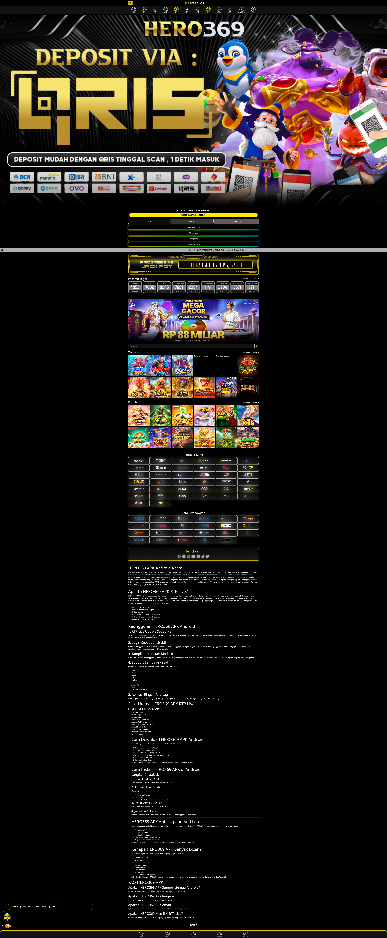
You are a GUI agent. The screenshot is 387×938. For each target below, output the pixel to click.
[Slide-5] (197, 206)
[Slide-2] (186, 206)
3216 (208, 287)
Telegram (193, 239)
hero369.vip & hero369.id (193, 215)
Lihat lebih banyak (250, 279)
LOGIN (149, 221)
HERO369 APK (170, 744)
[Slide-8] (208, 206)
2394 (135, 287)
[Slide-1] (182, 206)
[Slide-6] (200, 206)
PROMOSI (236, 221)
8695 (222, 287)
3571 (179, 287)
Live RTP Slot (193, 227)
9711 (193, 287)
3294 (164, 287)
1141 (149, 287)
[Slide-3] (189, 206)
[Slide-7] (204, 206)
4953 (237, 287)
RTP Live (167, 635)
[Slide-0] (178, 206)
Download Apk (193, 244)
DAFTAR (192, 221)
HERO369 (131, 572)
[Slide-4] (193, 206)
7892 (252, 287)
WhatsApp (193, 233)
